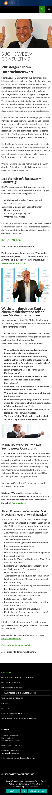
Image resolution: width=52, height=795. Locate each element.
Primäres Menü (48, 9)
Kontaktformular (27, 758)
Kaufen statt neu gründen (13, 713)
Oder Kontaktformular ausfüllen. (17, 645)
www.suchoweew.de (10, 753)
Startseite (6, 672)
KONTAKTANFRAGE (11, 239)
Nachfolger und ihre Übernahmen (20, 693)
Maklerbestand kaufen (11, 688)
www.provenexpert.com (13, 263)
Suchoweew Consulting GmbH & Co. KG (18, 678)
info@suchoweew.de (11, 638)
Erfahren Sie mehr (38, 791)
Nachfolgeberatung (10, 683)
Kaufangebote (19, 503)
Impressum (6, 708)
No (24, 791)
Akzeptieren (13, 791)
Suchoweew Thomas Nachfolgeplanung (19, 718)
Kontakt (5, 703)
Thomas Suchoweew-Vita (12, 698)
